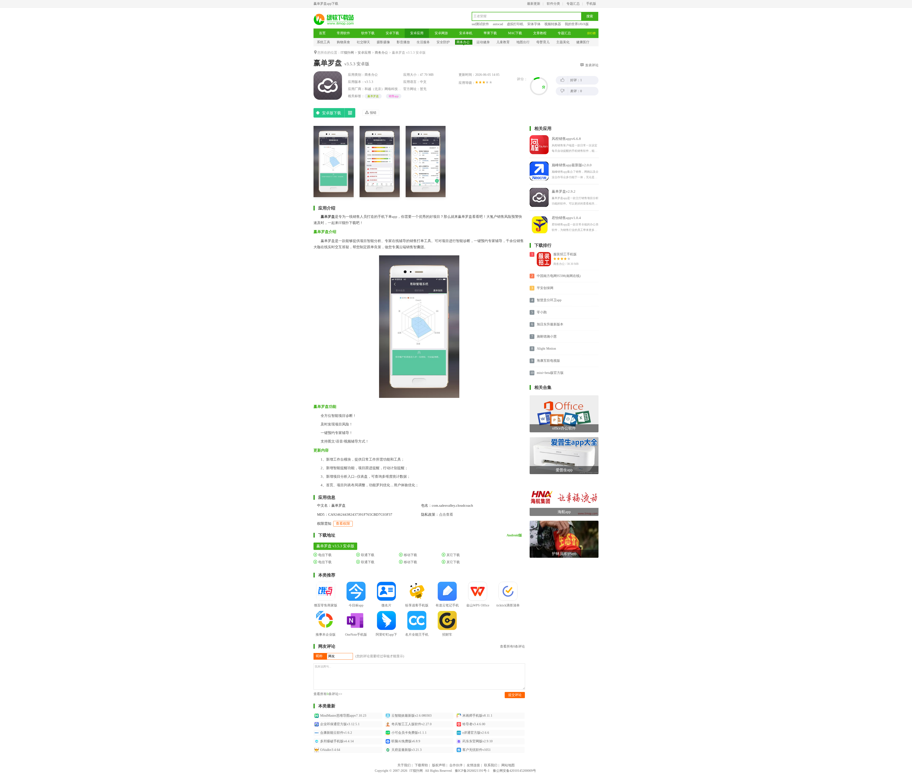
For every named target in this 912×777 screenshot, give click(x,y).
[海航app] (564, 480)
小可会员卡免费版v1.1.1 (409, 732)
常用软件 (343, 33)
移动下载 (410, 555)
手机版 (591, 3)
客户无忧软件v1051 (476, 750)
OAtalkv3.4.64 (330, 750)
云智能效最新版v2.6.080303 (411, 715)
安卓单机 (465, 33)
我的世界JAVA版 (577, 24)
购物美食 (343, 42)
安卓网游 (441, 33)
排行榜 (591, 33)
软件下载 (368, 33)
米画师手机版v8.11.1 (477, 715)
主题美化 (563, 42)
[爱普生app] (564, 439)
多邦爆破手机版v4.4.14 (337, 741)
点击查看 (446, 514)
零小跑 (542, 312)
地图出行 (523, 42)
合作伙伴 (456, 765)
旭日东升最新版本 (550, 324)
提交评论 (515, 695)
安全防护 (443, 42)
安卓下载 (392, 33)
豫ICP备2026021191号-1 (472, 770)
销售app (394, 96)
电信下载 (324, 555)
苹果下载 (490, 33)
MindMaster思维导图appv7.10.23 (343, 715)
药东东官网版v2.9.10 (477, 741)
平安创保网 (545, 288)
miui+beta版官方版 (550, 373)
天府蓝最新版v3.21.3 (406, 750)
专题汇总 (573, 3)
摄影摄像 (383, 42)
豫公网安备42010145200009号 (514, 770)
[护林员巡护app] (564, 522)
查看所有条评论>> (328, 694)
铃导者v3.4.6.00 (473, 724)
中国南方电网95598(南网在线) (559, 276)
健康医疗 (582, 42)
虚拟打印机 (515, 24)
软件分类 (553, 3)
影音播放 (403, 42)
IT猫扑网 (347, 52)
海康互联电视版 (548, 360)
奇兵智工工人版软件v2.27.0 (411, 724)
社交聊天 (363, 42)
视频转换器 (552, 24)
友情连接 (473, 765)
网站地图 (508, 765)
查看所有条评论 (512, 646)
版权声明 (438, 765)
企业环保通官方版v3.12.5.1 (340, 724)
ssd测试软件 (480, 24)
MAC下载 (515, 33)
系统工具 (323, 42)
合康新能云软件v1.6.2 (336, 732)
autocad (498, 24)
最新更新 (533, 3)
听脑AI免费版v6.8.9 (405, 741)
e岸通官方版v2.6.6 (475, 732)
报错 (372, 112)
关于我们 (404, 765)
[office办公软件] (564, 397)
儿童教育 (503, 42)
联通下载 (367, 555)
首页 (322, 33)
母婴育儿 (543, 42)
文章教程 (539, 33)
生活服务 (423, 42)
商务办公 (463, 42)
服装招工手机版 (565, 254)
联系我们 (490, 765)
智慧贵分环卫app (549, 300)
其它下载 (453, 555)
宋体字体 (534, 24)
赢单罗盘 (373, 96)
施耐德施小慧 (547, 336)
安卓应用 (416, 33)
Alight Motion (546, 348)
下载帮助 (421, 765)
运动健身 (483, 42)
